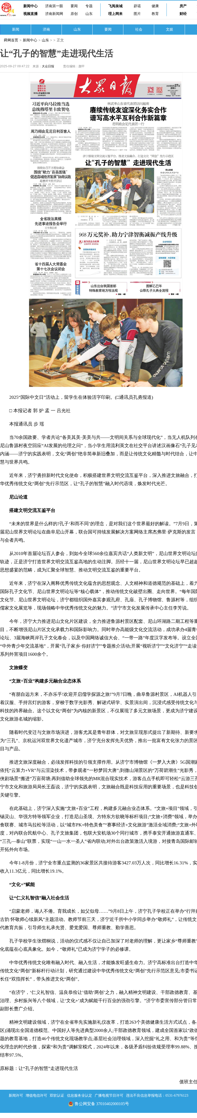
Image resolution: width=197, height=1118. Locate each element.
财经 (183, 14)
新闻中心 (30, 6)
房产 (183, 6)
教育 (155, 14)
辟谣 (137, 6)
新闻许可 (16, 1095)
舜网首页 (11, 40)
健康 (155, 6)
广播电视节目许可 (109, 1095)
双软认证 (57, 1095)
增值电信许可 (36, 1095)
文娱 (169, 29)
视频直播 (30, 14)
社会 (138, 29)
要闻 (74, 6)
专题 (89, 6)
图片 (137, 14)
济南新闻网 (54, 14)
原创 (74, 14)
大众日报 (48, 66)
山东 (89, 14)
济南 (46, 29)
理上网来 (115, 14)
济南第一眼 (54, 6)
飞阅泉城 (115, 6)
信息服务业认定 (79, 1095)
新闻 (15, 29)
